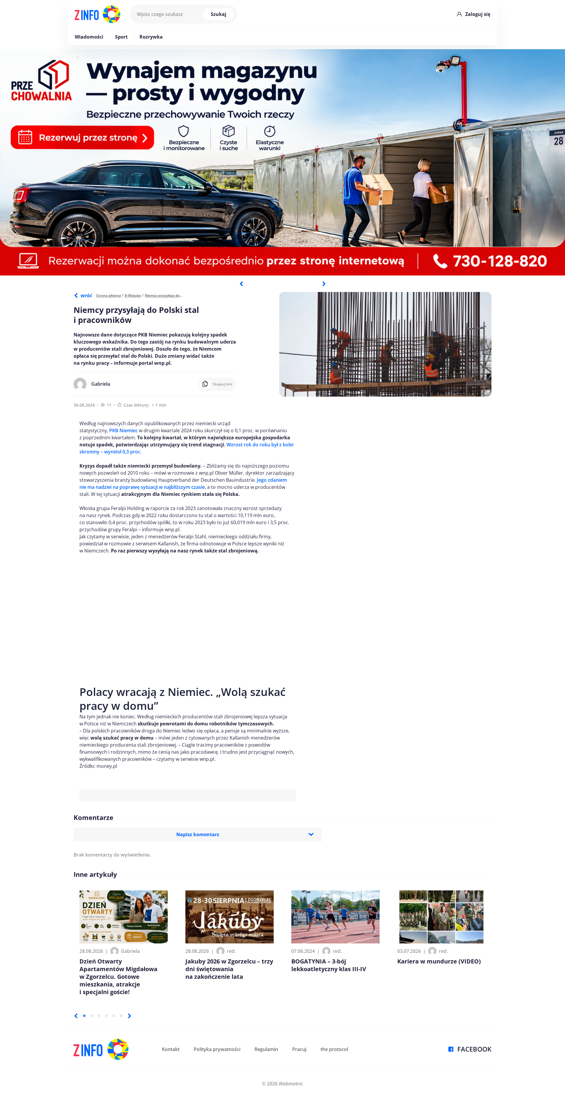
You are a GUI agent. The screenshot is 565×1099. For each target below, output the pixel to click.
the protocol (334, 1049)
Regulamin (266, 1049)
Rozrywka (151, 37)
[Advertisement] (187, 616)
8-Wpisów (133, 295)
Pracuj (299, 1049)
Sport (121, 37)
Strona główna (108, 295)
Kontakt (171, 1049)
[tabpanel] (282, 162)
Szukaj (218, 14)
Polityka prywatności (217, 1049)
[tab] (84, 1015)
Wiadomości (89, 37)
